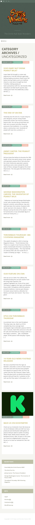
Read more (7, 95)
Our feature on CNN (14, 273)
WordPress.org (8, 505)
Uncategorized (18, 62)
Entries (7, 499)
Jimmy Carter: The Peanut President (17, 152)
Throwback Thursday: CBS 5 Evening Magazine (17, 236)
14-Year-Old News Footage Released (17, 359)
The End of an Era (13, 113)
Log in (6, 496)
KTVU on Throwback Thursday (14, 317)
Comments (8, 502)
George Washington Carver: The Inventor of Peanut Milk (16, 194)
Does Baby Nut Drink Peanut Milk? (14, 69)
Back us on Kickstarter (16, 423)
